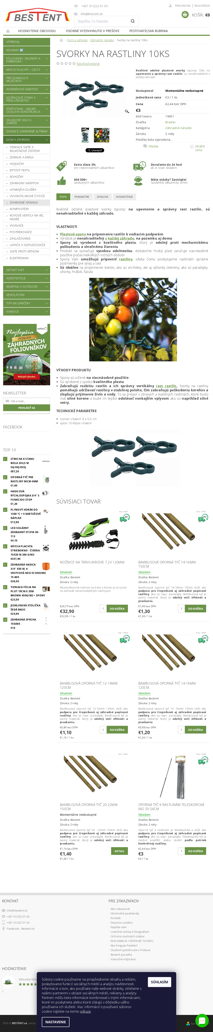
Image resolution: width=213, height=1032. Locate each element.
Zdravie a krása (22, 157)
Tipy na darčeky (18, 303)
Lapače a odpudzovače (27, 245)
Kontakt (115, 918)
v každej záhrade (119, 238)
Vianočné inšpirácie (123, 959)
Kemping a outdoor (21, 286)
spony (81, 234)
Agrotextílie (16, 278)
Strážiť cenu (200, 148)
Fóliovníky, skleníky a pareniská (23, 59)
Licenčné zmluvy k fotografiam (130, 932)
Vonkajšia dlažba (23, 189)
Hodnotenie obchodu (37, 31)
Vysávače (17, 226)
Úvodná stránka (8, 31)
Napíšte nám (119, 927)
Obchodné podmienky (125, 913)
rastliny (126, 259)
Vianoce (12, 311)
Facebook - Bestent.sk (20, 928)
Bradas (170, 122)
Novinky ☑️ (14, 50)
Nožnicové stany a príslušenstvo (20, 99)
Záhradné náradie (24, 202)
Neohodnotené (88, 63)
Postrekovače (21, 232)
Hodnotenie (124, 197)
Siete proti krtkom (24, 251)
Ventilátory (15, 295)
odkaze (85, 1011)
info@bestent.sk (17, 910)
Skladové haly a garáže (18, 121)
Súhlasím (159, 982)
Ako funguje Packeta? (124, 945)
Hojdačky (17, 164)
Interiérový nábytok (22, 89)
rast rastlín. (166, 386)
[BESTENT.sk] (37, 15)
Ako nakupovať (120, 909)
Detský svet (15, 270)
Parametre (81, 197)
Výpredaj (12, 42)
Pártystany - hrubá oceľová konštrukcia (23, 110)
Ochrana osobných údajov (127, 936)
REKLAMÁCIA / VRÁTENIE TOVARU (132, 941)
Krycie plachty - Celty (23, 70)
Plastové (68, 234)
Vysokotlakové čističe (27, 196)
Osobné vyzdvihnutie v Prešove (92, 31)
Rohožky (16, 177)
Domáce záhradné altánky (26, 131)
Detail (119, 851)
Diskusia (103, 197)
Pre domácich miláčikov (17, 79)
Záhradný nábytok (24, 183)
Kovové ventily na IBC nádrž (27, 217)
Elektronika (19, 258)
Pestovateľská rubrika (148, 31)
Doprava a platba (122, 922)
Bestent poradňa (121, 954)
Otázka (154, 146)
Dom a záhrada (18, 140)
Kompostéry (19, 209)
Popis (63, 197)
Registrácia (202, 5)
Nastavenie (55, 1022)
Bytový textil (20, 170)
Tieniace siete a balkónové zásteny (25, 149)
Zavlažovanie (20, 238)
